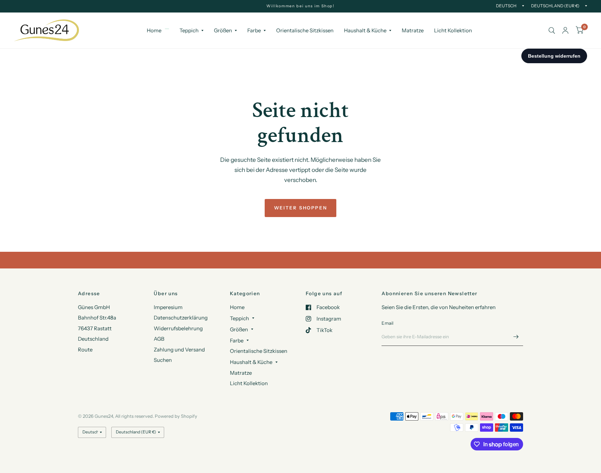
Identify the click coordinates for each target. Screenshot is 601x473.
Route (85, 349)
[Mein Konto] (565, 30)
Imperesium (168, 307)
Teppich (189, 30)
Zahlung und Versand (179, 349)
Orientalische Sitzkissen (305, 30)
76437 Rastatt (95, 328)
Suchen (163, 360)
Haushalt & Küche (365, 30)
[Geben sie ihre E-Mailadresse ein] (516, 337)
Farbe (254, 30)
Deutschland (93, 338)
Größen (223, 30)
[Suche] (552, 30)
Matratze (413, 30)
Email (387, 323)
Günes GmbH (94, 307)
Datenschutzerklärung (181, 317)
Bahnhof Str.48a (97, 317)
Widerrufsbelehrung (178, 328)
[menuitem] (158, 31)
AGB (159, 338)
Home (154, 30)
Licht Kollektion (453, 30)
